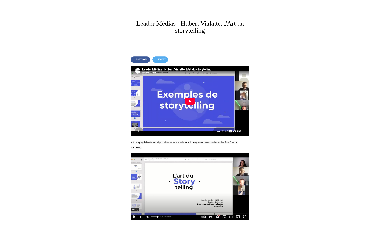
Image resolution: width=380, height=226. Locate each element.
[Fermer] (6, 5)
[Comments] (245, 59)
